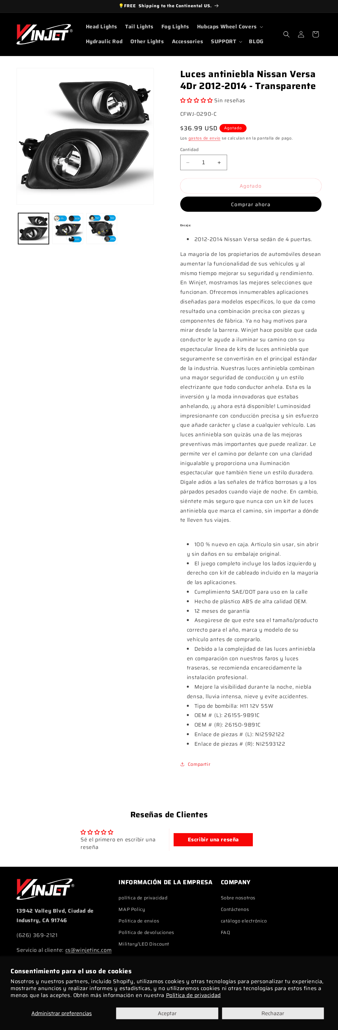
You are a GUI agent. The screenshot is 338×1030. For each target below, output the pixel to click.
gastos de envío (204, 138)
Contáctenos (235, 909)
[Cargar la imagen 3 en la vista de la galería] (101, 228)
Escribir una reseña (213, 839)
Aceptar (167, 1013)
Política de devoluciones (146, 932)
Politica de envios (138, 920)
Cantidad (189, 149)
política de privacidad (142, 897)
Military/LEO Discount (143, 944)
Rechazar (272, 1013)
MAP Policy (131, 909)
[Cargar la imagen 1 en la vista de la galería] (33, 228)
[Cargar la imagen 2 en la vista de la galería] (67, 228)
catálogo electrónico (244, 920)
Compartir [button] (199, 764)
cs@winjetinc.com (88, 950)
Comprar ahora (251, 204)
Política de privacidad (193, 995)
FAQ (225, 932)
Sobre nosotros (238, 897)
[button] (229, 26)
